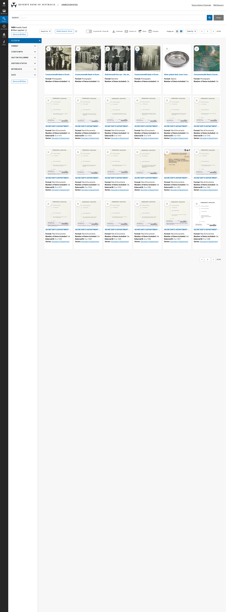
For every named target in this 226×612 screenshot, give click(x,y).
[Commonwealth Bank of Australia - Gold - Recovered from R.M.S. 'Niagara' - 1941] (147, 58)
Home (4, 5)
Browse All (4, 13)
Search (4, 21)
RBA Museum (218, 5)
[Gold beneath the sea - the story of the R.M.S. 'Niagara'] (118, 58)
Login (4, 37)
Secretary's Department (60, 138)
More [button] (4, 44)
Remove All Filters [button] (19, 34)
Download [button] (117, 31)
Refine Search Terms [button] (64, 31)
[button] (209, 17)
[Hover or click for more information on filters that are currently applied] (26, 30)
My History (4, 29)
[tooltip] (76, 31)
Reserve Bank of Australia (201, 5)
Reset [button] (218, 18)
